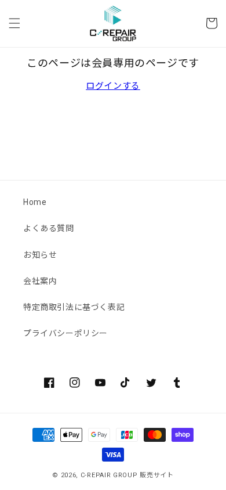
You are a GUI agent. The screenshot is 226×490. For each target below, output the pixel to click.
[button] (14, 23)
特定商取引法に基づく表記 (74, 307)
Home (34, 202)
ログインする (113, 86)
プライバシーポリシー (65, 333)
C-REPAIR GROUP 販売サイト (127, 475)
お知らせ (40, 255)
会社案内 (40, 281)
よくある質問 (48, 228)
